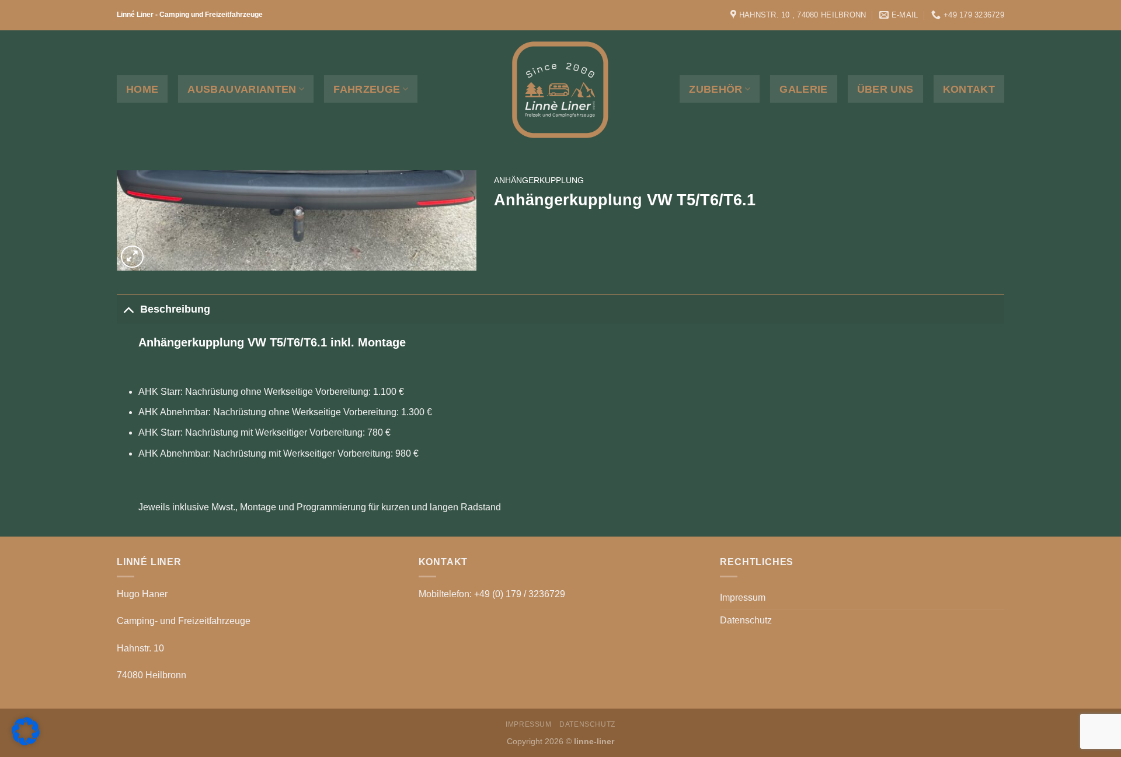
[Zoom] (132, 257)
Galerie (803, 89)
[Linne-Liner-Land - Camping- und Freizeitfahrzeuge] (560, 88)
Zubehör (715, 89)
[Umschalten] (128, 308)
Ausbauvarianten (241, 89)
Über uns (885, 89)
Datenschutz (746, 620)
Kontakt (969, 89)
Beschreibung (175, 309)
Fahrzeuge (366, 89)
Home (142, 89)
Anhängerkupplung (539, 180)
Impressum (742, 597)
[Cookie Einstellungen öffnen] (26, 742)
